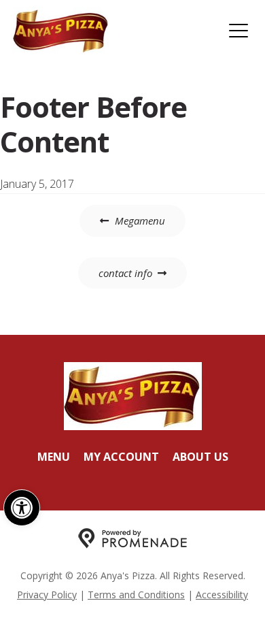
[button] (21, 507)
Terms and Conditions (136, 594)
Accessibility (222, 594)
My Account (121, 456)
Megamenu (140, 220)
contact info (125, 273)
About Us (200, 456)
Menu (53, 456)
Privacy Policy (47, 594)
